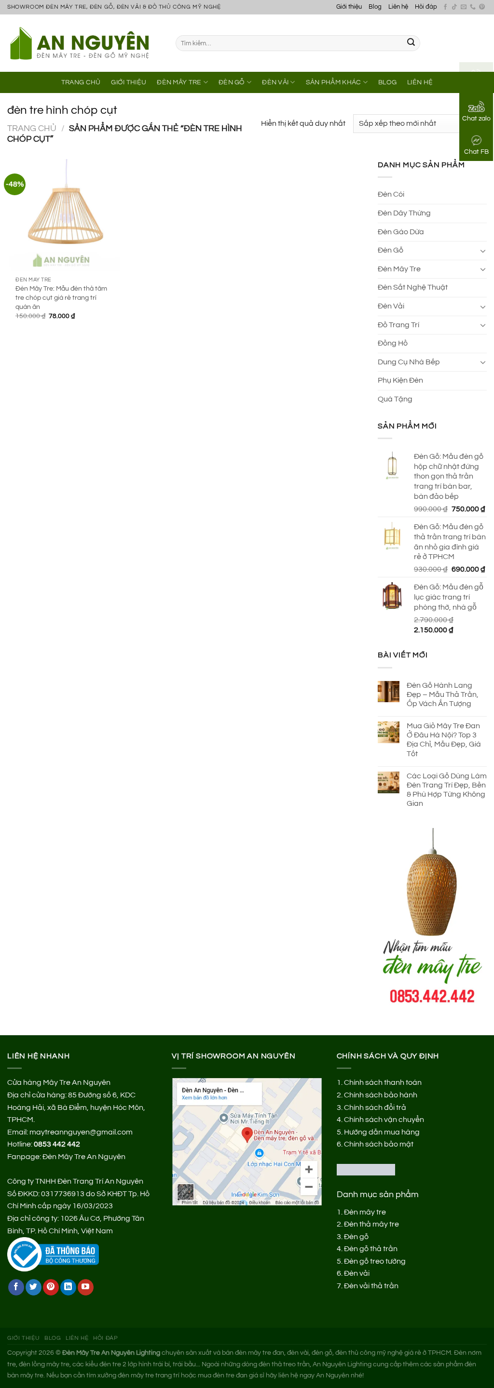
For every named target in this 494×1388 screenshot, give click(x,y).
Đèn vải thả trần (371, 1286)
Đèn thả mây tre (371, 1224)
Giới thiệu (349, 7)
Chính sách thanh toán (383, 1082)
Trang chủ (31, 128)
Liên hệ (398, 7)
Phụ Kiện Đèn (400, 380)
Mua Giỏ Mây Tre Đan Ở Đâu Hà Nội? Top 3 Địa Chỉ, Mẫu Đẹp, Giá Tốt (444, 740)
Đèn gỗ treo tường (375, 1261)
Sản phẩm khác (333, 82)
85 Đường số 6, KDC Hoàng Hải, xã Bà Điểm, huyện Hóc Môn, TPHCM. (76, 1107)
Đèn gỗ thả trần (371, 1249)
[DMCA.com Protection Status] (366, 1169)
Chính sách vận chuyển (384, 1119)
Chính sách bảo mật (378, 1144)
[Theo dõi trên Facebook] (445, 7)
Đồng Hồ (393, 343)
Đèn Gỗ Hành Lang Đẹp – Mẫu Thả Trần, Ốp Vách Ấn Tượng (443, 694)
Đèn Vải (275, 82)
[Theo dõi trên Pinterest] (482, 7)
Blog (375, 7)
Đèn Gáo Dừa (401, 232)
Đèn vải (357, 1273)
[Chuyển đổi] (483, 250)
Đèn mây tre (365, 1212)
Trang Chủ (81, 82)
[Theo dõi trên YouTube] (86, 1287)
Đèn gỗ (356, 1237)
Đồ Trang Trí (398, 325)
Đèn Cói (391, 194)
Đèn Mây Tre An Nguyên (83, 1157)
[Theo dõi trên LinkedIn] (68, 1287)
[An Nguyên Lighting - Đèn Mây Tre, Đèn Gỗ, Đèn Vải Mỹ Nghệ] (84, 43)
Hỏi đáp (426, 7)
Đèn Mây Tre (179, 82)
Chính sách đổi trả (375, 1107)
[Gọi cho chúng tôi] (473, 7)
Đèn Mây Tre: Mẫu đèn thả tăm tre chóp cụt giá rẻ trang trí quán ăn (61, 297)
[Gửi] (411, 43)
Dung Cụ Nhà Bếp (409, 362)
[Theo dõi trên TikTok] (454, 7)
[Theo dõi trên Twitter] (33, 1287)
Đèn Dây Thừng (404, 213)
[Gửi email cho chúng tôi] (464, 7)
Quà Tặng (395, 399)
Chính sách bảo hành (380, 1095)
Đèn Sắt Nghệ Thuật (413, 287)
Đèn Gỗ (232, 82)
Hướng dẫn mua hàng (382, 1132)
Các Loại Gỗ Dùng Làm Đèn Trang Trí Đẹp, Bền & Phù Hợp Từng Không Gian (447, 790)
